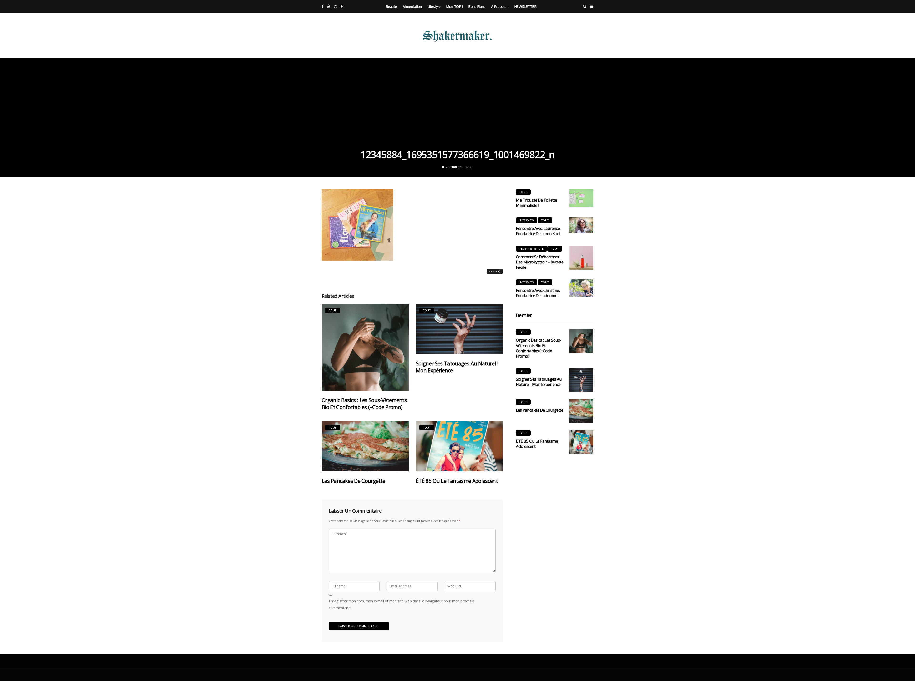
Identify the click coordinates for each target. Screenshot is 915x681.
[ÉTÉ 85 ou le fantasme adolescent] (459, 446)
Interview (526, 220)
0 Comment (454, 167)
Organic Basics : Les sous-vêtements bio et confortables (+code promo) (364, 403)
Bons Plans (476, 6)
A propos (498, 6)
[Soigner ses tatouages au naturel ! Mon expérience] (459, 329)
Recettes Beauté (531, 248)
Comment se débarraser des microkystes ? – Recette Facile (539, 262)
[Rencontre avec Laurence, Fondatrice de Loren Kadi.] (581, 225)
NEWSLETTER (525, 6)
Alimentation (412, 6)
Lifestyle (434, 6)
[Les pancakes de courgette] (365, 446)
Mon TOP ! (454, 6)
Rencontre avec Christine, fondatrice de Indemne (538, 293)
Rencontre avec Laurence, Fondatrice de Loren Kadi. (538, 231)
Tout (332, 310)
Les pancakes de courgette (353, 480)
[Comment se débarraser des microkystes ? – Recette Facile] (581, 258)
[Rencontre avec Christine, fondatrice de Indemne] (581, 288)
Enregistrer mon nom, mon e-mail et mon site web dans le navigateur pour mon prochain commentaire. (401, 604)
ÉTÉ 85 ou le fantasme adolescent (457, 480)
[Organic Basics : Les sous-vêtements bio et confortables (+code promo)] (365, 347)
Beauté (391, 6)
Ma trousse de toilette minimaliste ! (536, 202)
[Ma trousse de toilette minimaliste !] (581, 198)
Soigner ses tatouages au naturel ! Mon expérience (457, 367)
